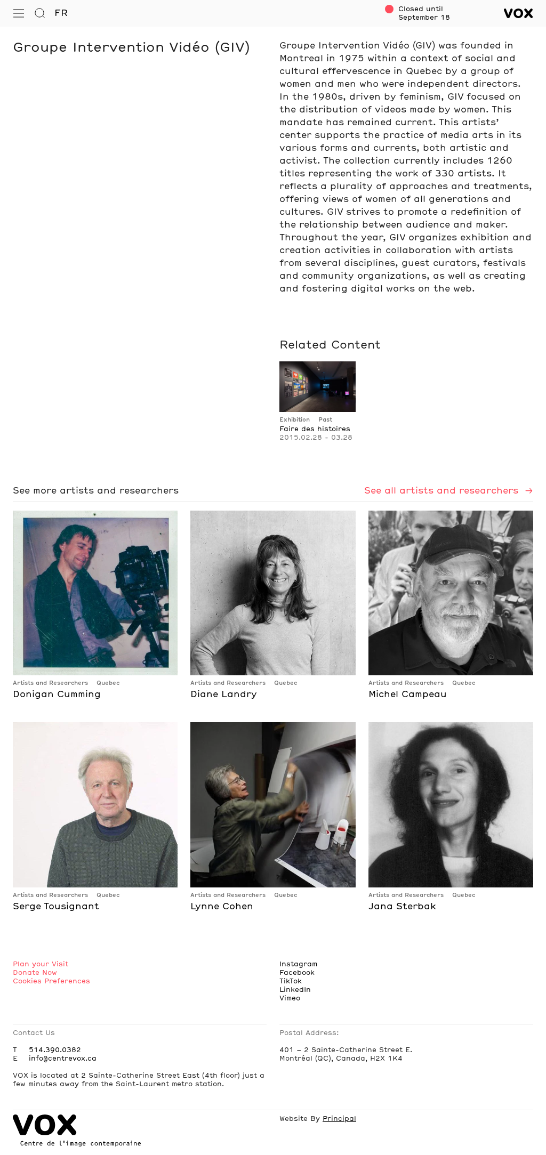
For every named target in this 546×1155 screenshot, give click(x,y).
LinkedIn (295, 990)
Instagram (298, 964)
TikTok (290, 981)
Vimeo (289, 998)
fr (61, 13)
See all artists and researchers (442, 491)
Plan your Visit (40, 964)
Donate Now (35, 973)
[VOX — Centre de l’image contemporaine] (518, 13)
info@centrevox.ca (63, 1058)
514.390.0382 (55, 1050)
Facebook (297, 973)
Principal (339, 1119)
